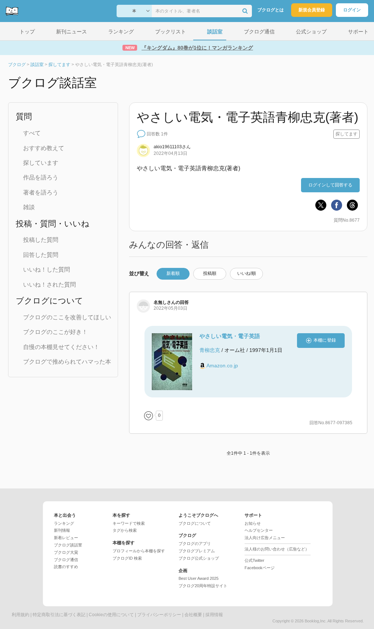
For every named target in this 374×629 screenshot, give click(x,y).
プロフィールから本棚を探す (139, 551)
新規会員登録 (311, 9)
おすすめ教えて (43, 148)
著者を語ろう (40, 192)
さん (172, 146)
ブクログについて (195, 523)
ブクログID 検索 (127, 558)
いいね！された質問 (49, 284)
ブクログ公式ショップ (199, 558)
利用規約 (20, 614)
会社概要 (193, 614)
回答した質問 (40, 255)
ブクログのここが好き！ (55, 332)
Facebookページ (260, 568)
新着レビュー (66, 537)
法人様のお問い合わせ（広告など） (277, 549)
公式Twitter (254, 560)
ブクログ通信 (66, 559)
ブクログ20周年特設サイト (203, 585)
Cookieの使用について (111, 614)
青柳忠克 (209, 350)
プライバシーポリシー (159, 614)
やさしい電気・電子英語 (229, 336)
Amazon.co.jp (222, 365)
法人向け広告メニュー (265, 537)
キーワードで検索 (129, 523)
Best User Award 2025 (199, 578)
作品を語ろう (40, 177)
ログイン (352, 9)
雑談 (29, 207)
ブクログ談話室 (68, 545)
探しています (40, 163)
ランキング (64, 523)
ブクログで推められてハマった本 (67, 362)
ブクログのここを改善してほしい (67, 317)
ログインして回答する (330, 185)
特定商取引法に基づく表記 (59, 614)
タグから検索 (125, 530)
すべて (32, 133)
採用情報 (214, 614)
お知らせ (253, 523)
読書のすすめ (66, 566)
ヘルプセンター (259, 530)
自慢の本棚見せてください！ (61, 347)
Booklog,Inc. (316, 621)
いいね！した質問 (46, 269)
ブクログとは (270, 9)
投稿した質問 (40, 240)
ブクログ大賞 (66, 552)
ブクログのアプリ (195, 543)
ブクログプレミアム (197, 551)
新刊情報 (62, 530)
